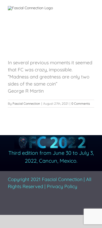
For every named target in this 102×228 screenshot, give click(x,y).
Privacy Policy (62, 186)
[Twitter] (18, 203)
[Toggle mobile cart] (73, 8)
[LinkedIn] (35, 203)
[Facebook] (10, 203)
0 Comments (80, 103)
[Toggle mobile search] (83, 8)
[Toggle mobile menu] (92, 8)
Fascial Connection (26, 103)
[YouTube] (43, 203)
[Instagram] (27, 203)
